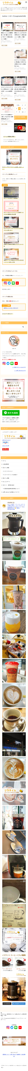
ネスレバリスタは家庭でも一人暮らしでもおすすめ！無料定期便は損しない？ (7, 116)
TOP (13, 1014)
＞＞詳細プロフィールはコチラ (19, 367)
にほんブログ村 (5, 445)
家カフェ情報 (4, 45)
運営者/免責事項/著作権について (12, 488)
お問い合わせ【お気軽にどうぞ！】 (11, 492)
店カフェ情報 (6, 467)
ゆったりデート (6, 481)
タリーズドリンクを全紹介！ (11, 474)
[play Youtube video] (20, 127)
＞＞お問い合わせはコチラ (20, 370)
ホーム (4, 460)
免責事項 (18, 1054)
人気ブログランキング (6, 440)
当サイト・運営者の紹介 (8, 485)
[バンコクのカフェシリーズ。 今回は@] (14, 646)
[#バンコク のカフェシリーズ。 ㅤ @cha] (14, 671)
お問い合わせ (13, 1054)
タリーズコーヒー (8, 471)
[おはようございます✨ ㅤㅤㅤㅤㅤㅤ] (14, 867)
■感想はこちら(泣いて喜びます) (11, 308)
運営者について (6, 1054)
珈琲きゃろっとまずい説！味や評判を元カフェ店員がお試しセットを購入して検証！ (20, 34)
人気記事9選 (6, 464)
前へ (18, 105)
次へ (23, 112)
